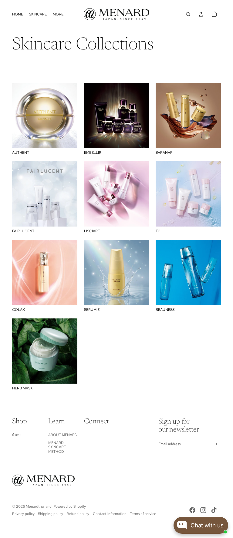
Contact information (110, 513)
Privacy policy (23, 513)
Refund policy (77, 513)
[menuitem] (17, 14)
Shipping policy (50, 513)
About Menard (62, 434)
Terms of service (143, 513)
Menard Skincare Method (57, 447)
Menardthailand (39, 506)
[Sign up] (215, 444)
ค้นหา (17, 434)
